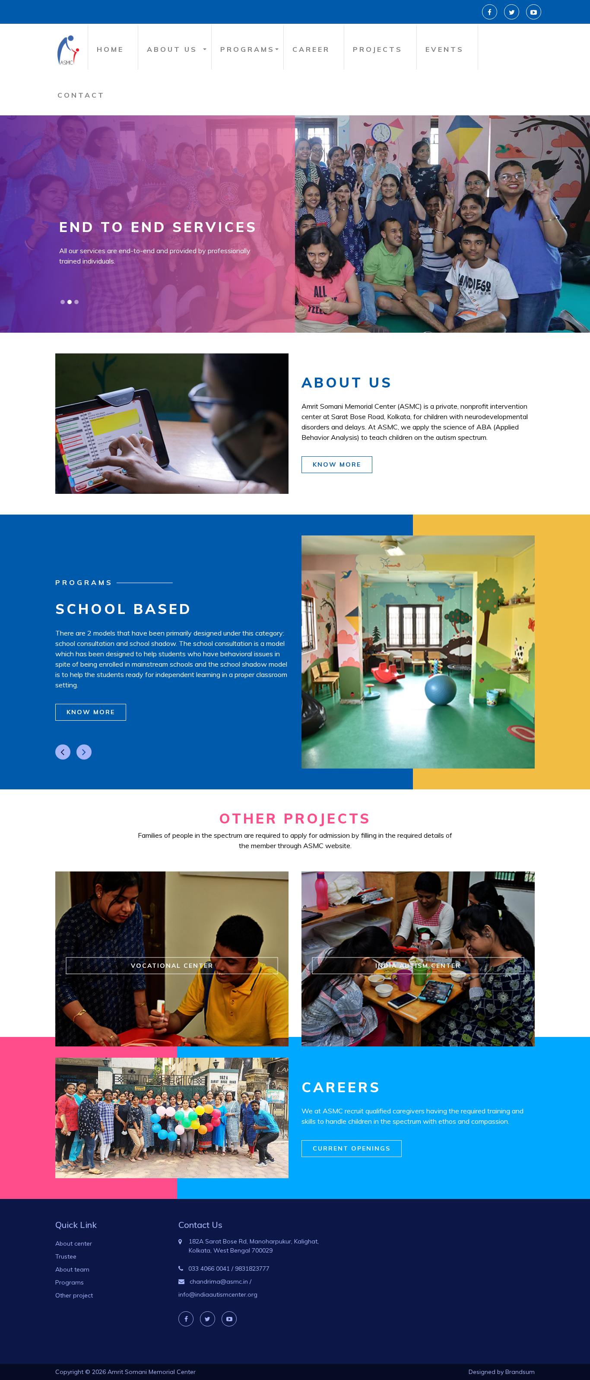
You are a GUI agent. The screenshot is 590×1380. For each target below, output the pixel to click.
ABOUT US (172, 49)
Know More (337, 464)
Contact (81, 95)
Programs (69, 1282)
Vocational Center (172, 966)
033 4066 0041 (209, 1268)
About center (73, 1243)
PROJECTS (378, 49)
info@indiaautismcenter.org (217, 1294)
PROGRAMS (247, 49)
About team (72, 1269)
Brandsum (520, 1372)
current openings (351, 1148)
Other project (74, 1295)
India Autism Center (418, 966)
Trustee (65, 1256)
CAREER (311, 49)
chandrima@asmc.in (219, 1281)
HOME (110, 49)
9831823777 (252, 1268)
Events (444, 49)
